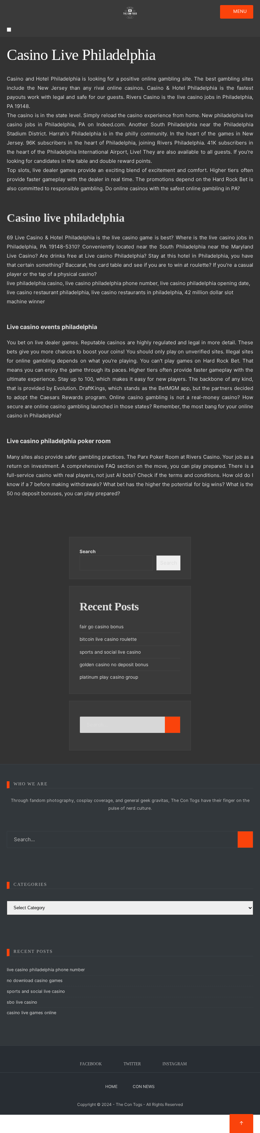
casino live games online (31, 1012)
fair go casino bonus (102, 626)
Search (87, 551)
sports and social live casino (110, 652)
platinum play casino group (109, 677)
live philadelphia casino (35, 283)
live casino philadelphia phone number (111, 283)
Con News (144, 1086)
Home (111, 1086)
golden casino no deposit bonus (114, 664)
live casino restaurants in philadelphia (136, 292)
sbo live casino (22, 1002)
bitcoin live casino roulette (108, 639)
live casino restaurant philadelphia (48, 292)
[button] (9, 29)
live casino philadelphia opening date (204, 283)
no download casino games (35, 980)
